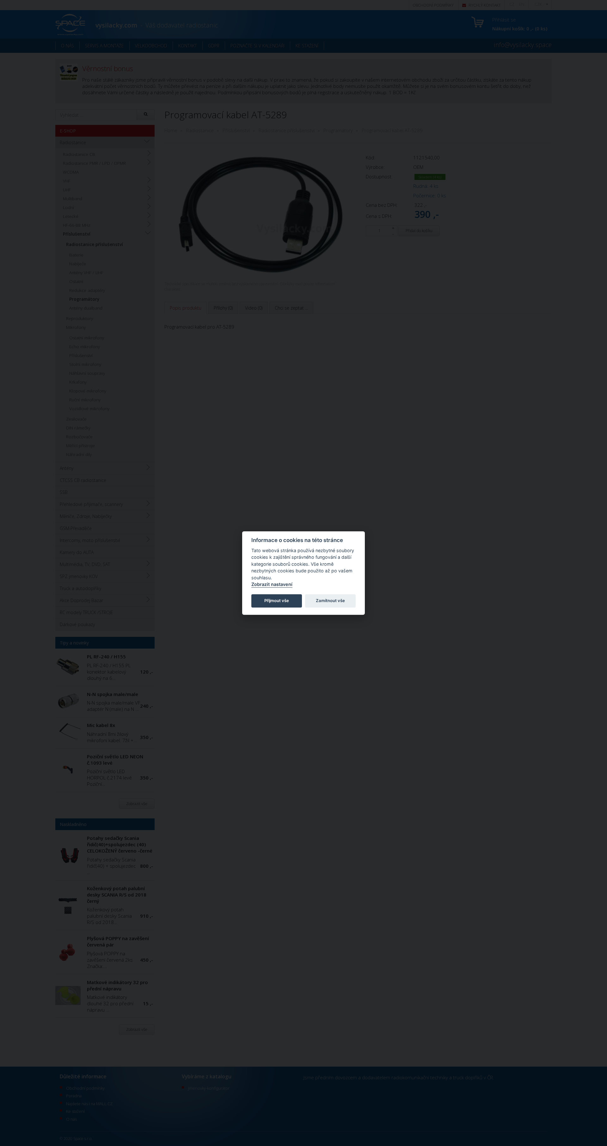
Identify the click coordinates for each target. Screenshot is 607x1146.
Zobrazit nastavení (271, 584)
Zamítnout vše (330, 600)
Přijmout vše (276, 600)
